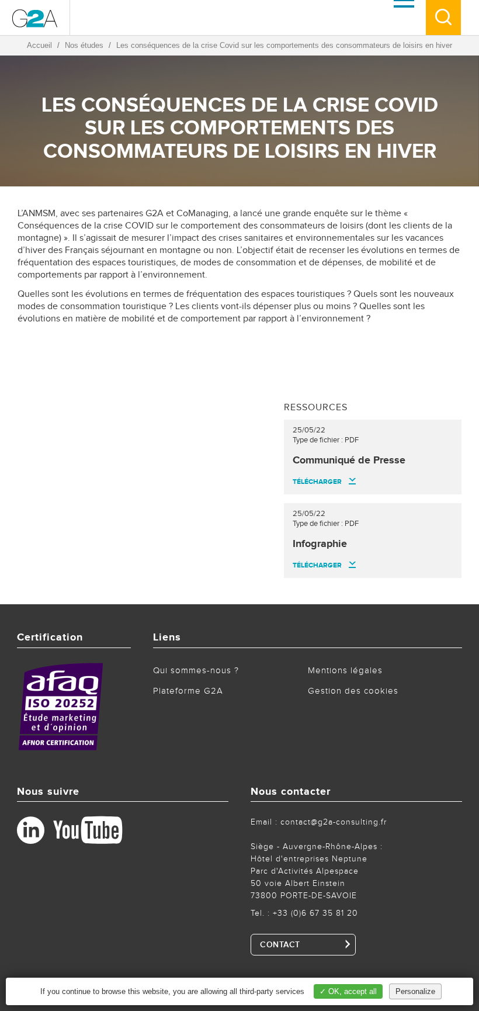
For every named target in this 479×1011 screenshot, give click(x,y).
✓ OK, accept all (348, 991)
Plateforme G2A (188, 691)
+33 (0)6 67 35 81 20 (315, 913)
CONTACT (280, 945)
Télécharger (317, 481)
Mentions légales (345, 671)
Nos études (84, 45)
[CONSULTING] (35, 17)
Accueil (39, 45)
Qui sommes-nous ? (196, 671)
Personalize (415, 991)
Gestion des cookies (353, 691)
